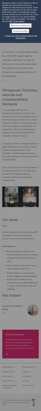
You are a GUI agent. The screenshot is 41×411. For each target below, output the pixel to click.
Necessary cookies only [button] (20, 25)
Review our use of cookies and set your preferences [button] (21, 37)
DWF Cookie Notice (16, 21)
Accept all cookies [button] (20, 31)
